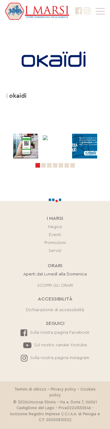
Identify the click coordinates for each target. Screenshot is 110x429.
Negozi (55, 227)
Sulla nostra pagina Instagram (59, 358)
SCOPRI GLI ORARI (55, 285)
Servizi (55, 251)
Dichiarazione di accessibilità (55, 310)
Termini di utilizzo (30, 389)
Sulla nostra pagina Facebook (59, 332)
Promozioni (55, 243)
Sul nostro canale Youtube (60, 345)
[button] (38, 165)
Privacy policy (63, 389)
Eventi (55, 235)
